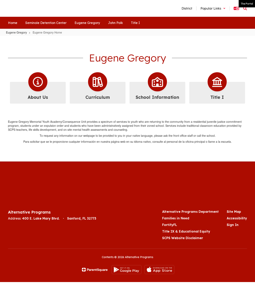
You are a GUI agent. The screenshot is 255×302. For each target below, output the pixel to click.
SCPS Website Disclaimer (182, 238)
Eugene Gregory (16, 32)
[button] (213, 8)
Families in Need (175, 218)
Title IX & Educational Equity (186, 231)
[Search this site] (245, 8)
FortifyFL (169, 225)
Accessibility (237, 218)
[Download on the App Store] (159, 269)
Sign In (232, 225)
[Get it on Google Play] (126, 269)
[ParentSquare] (95, 270)
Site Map (234, 212)
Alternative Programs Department (190, 212)
